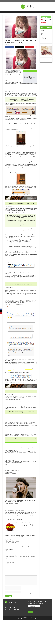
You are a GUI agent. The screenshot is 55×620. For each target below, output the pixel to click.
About (41, 0)
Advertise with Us (16, 609)
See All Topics (49, 41)
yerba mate (12, 251)
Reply (6, 558)
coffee (27, 509)
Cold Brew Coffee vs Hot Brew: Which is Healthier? (13, 541)
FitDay (25, 251)
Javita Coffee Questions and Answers (29, 77)
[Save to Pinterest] (1, 313)
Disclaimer (38, 0)
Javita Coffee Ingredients (27, 75)
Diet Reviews (43, 31)
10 (31, 246)
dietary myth (7, 153)
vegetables (15, 506)
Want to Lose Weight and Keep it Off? (29, 79)
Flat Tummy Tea (22, 209)
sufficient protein (17, 162)
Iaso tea (17, 209)
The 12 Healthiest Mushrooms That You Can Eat (12, 542)
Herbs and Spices (43, 38)
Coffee (7, 540)
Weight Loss (42, 30)
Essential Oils (43, 39)
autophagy (22, 157)
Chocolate (42, 37)
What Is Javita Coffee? (27, 72)
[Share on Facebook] (1, 309)
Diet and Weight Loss (10, 539)
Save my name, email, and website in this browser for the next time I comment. (18, 593)
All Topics (39, 12)
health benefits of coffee (18, 165)
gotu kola (14, 279)
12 (34, 275)
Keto (41, 34)
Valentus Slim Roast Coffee (9, 360)
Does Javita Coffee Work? (28, 78)
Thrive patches (22, 210)
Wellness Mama (16, 269)
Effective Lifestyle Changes (14, 12)
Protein (42, 33)
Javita (12, 540)
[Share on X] (1, 311)
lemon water (20, 509)
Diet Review (9, 540)
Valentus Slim (14, 457)
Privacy (14, 607)
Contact (44, 0)
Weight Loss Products (23, 12)
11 (32, 246)
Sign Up (30, 612)
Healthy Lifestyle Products (32, 12)
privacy (31, 609)
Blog (6, 539)
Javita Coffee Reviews (27, 76)
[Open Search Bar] (45, 12)
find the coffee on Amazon (10, 448)
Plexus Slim (12, 237)
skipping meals (10, 154)
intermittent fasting (28, 157)
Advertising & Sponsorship (49, 0)
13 (23, 510)
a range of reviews (30, 293)
